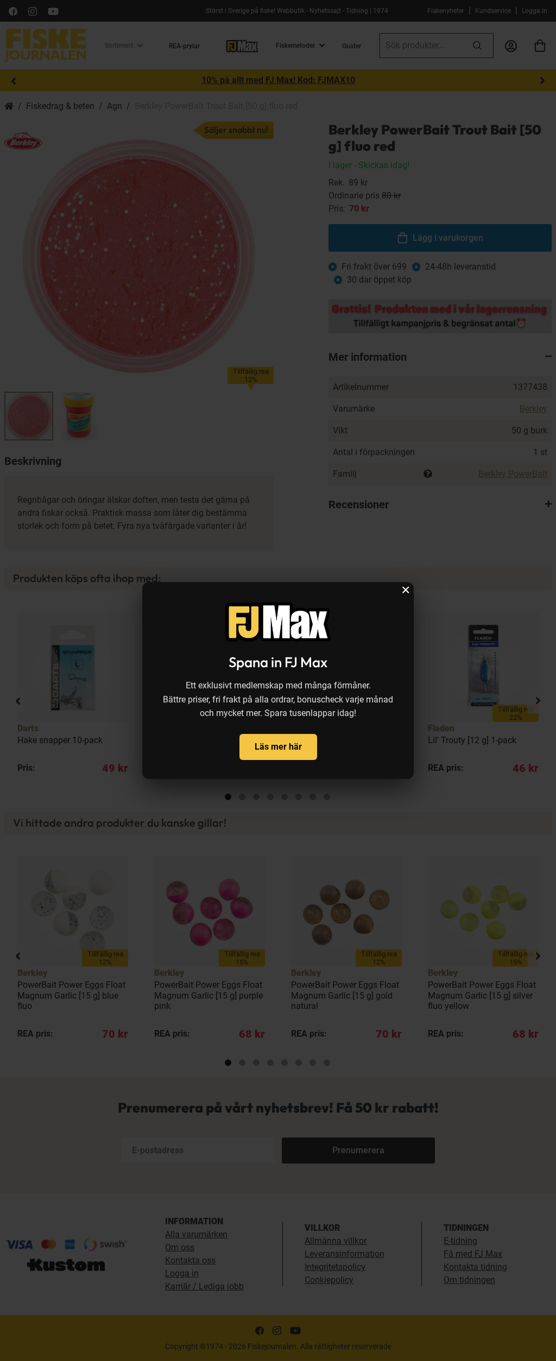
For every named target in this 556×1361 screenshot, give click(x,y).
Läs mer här (278, 747)
